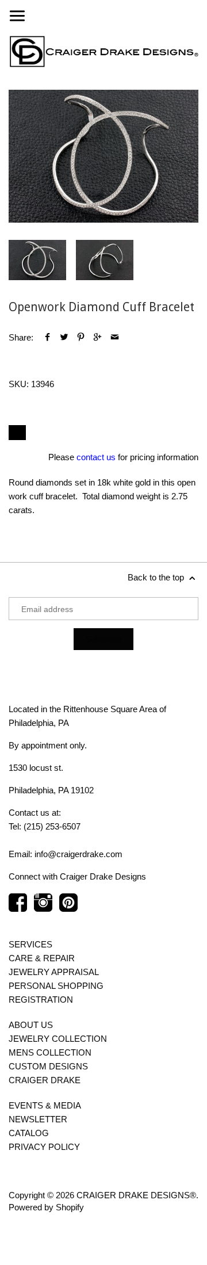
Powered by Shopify (46, 1207)
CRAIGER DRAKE (44, 1080)
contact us (96, 457)
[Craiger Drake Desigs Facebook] (18, 908)
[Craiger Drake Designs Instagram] (43, 908)
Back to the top (157, 577)
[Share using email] (114, 337)
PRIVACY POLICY (44, 1147)
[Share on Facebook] (47, 337)
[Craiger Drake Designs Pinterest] (68, 908)
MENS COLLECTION (50, 1052)
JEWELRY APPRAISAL (54, 972)
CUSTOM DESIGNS (48, 1066)
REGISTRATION (41, 999)
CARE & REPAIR (42, 958)
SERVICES (30, 944)
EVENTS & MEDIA (45, 1105)
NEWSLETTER (38, 1119)
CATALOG (29, 1133)
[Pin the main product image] (80, 337)
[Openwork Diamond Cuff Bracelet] (103, 156)
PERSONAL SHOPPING (56, 986)
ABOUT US (31, 1025)
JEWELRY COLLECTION (58, 1039)
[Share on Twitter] (64, 337)
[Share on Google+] (97, 337)
